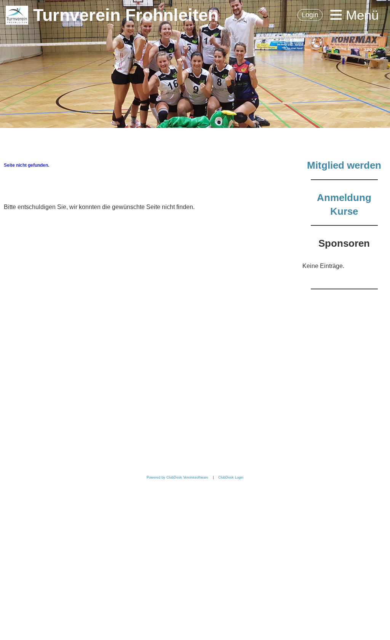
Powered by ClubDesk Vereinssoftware (177, 477)
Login (310, 15)
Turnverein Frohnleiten (125, 15)
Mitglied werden (344, 165)
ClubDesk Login (230, 477)
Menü (360, 15)
